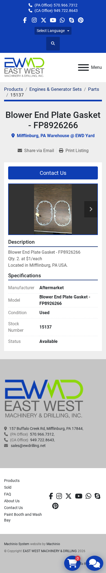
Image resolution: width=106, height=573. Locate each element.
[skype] (97, 496)
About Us (12, 501)
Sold (7, 487)
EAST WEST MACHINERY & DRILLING (50, 551)
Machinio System (16, 544)
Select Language (51, 30)
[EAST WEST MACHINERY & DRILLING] (44, 399)
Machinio (53, 544)
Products (12, 480)
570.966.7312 (65, 5)
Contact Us (53, 173)
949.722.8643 (66, 10)
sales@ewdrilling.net (28, 445)
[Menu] (83, 67)
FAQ (7, 494)
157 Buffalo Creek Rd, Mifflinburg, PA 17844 (46, 428)
